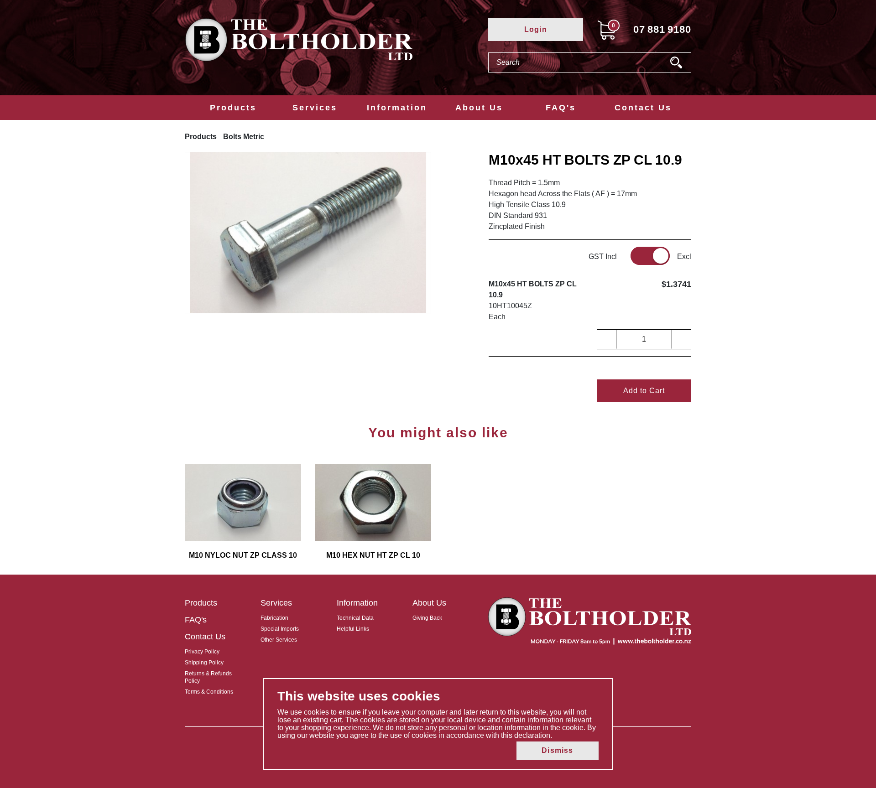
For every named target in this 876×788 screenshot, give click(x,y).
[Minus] (606, 339)
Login (535, 29)
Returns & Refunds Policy (208, 677)
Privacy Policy (202, 651)
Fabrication (274, 618)
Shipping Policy (204, 662)
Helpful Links (353, 629)
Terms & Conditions (209, 692)
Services (314, 107)
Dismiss (557, 750)
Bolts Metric (243, 136)
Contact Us (643, 107)
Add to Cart (644, 390)
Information (397, 107)
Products (233, 107)
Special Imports (280, 629)
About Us (479, 107)
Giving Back (427, 618)
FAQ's (561, 107)
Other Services (279, 640)
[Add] (681, 339)
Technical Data (355, 618)
